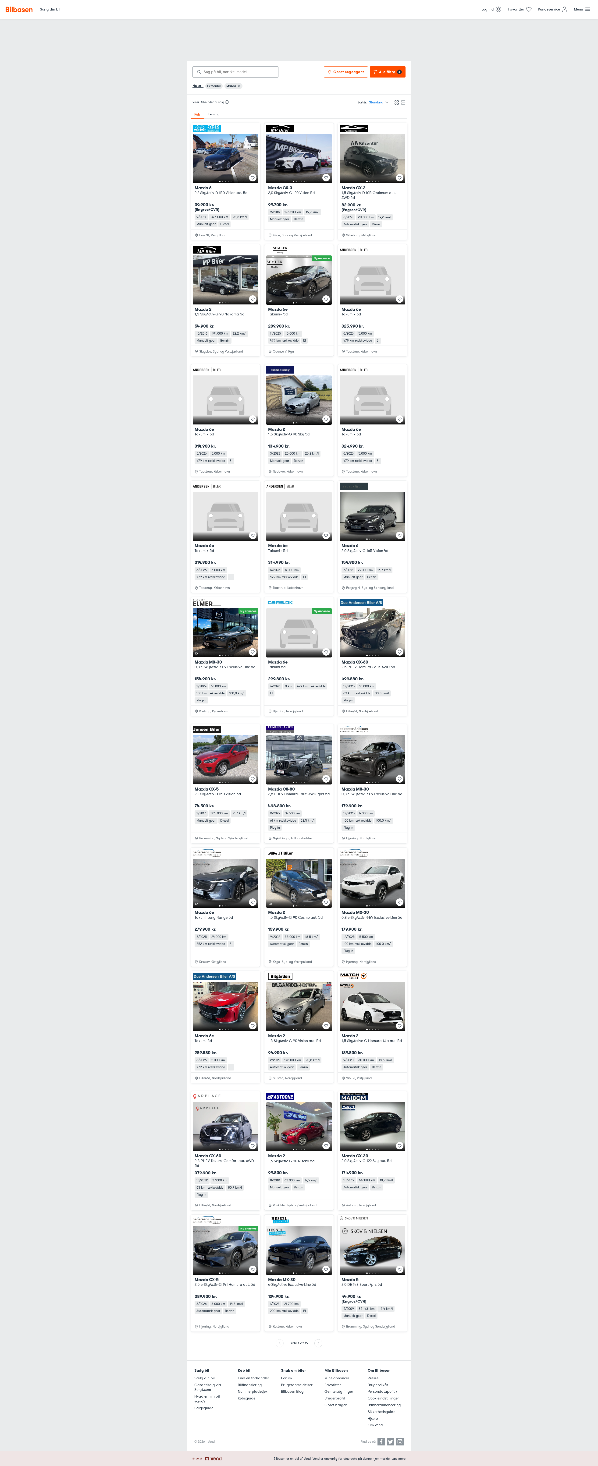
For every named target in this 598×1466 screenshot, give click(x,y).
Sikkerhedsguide (381, 1411)
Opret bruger (335, 1405)
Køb (197, 114)
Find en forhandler (253, 1378)
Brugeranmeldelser (297, 1385)
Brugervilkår (378, 1385)
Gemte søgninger (338, 1391)
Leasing (213, 114)
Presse (373, 1378)
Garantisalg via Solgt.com (207, 1387)
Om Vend (375, 1425)
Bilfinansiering (250, 1385)
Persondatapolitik (382, 1391)
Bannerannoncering (384, 1405)
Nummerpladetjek (252, 1391)
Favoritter (332, 1385)
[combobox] (235, 72)
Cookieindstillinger (383, 1398)
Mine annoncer (336, 1378)
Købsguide (246, 1398)
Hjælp (373, 1418)
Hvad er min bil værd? (207, 1399)
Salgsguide (203, 1408)
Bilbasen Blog (292, 1391)
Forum (286, 1378)
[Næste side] (318, 1343)
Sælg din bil (204, 1378)
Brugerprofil (334, 1398)
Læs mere (399, 1458)
